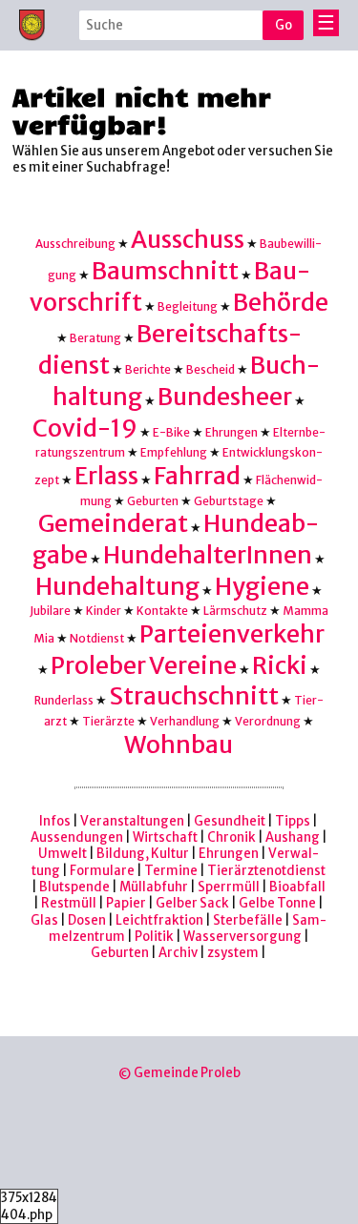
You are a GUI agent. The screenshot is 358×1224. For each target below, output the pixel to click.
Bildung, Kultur (142, 854)
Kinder (103, 610)
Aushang (292, 837)
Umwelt (62, 854)
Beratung (95, 338)
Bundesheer (225, 397)
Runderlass (64, 700)
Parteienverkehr (232, 634)
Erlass (106, 476)
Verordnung (268, 721)
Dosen (87, 920)
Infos (55, 821)
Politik (154, 936)
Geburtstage (228, 501)
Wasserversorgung (242, 936)
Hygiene (262, 587)
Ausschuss (187, 240)
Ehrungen (231, 432)
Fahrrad (197, 476)
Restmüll (68, 903)
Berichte (148, 369)
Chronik (231, 837)
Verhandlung (185, 721)
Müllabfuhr (153, 887)
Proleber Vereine (144, 666)
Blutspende (74, 887)
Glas (44, 920)
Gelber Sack (192, 903)
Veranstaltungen (132, 821)
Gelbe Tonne (277, 903)
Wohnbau (178, 745)
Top (317, 1175)
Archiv (178, 953)
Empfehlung (173, 452)
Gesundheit (229, 821)
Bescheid (210, 369)
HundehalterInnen (207, 555)
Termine (171, 871)
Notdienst (97, 638)
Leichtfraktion (159, 920)
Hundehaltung (117, 587)
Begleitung (188, 306)
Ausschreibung (75, 243)
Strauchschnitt (194, 696)
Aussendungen (77, 837)
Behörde (280, 302)
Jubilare (50, 610)
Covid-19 (84, 428)
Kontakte (162, 610)
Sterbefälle (248, 920)
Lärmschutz (235, 610)
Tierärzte (108, 721)
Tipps (292, 821)
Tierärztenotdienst (266, 871)
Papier (126, 903)
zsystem (233, 953)
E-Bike (171, 432)
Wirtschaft (165, 837)
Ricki (279, 666)
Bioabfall (297, 887)
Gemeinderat (113, 524)
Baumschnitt (165, 271)
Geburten (153, 501)
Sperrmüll (229, 887)
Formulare (102, 871)
